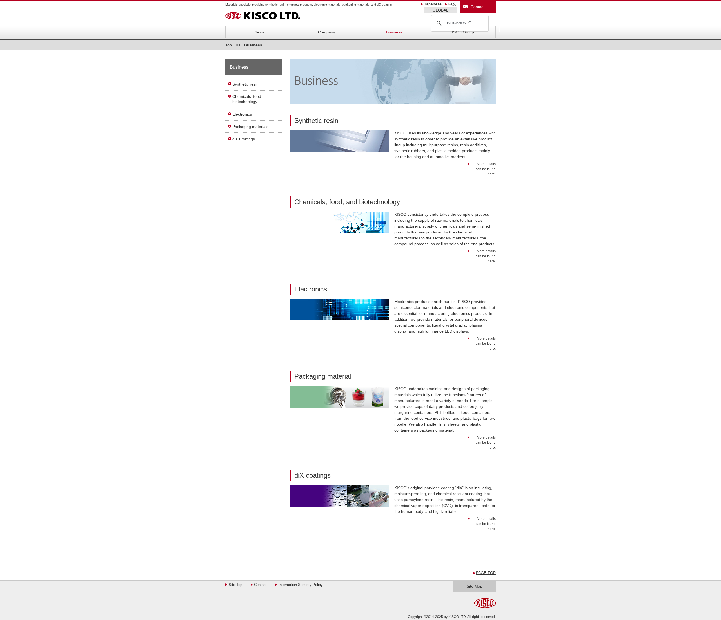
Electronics (242, 114)
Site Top (235, 585)
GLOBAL (440, 10)
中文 (452, 4)
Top (228, 45)
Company (326, 32)
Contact (476, 7)
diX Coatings (243, 139)
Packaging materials (250, 126)
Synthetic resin (245, 84)
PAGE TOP (486, 572)
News (259, 32)
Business (394, 32)
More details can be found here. (486, 169)
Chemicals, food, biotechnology (247, 99)
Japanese (433, 4)
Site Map (474, 586)
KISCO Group (461, 32)
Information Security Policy (301, 585)
